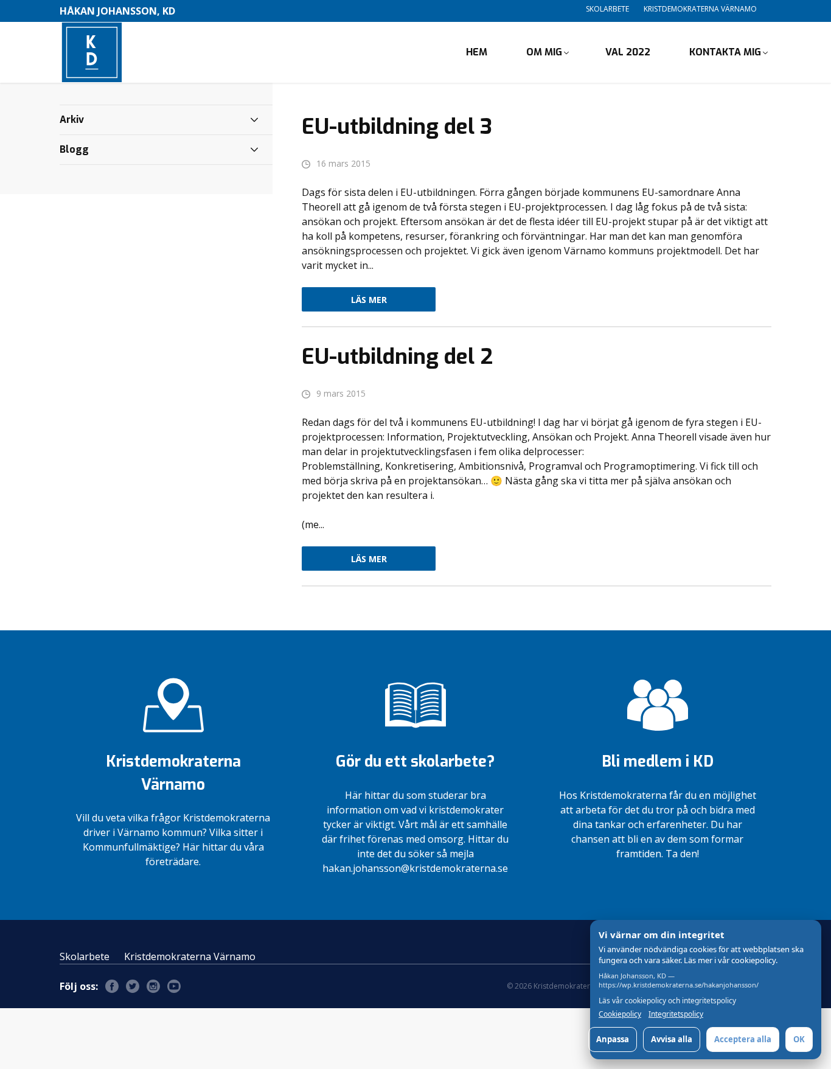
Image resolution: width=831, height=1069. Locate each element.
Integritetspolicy (675, 1014)
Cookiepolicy (620, 1014)
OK (799, 1039)
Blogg (74, 149)
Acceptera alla (742, 1039)
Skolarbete (607, 9)
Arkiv (72, 119)
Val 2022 (627, 52)
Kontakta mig (725, 52)
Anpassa (612, 1039)
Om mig (544, 52)
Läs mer (369, 299)
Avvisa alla (671, 1039)
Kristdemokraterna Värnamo (700, 9)
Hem (476, 52)
